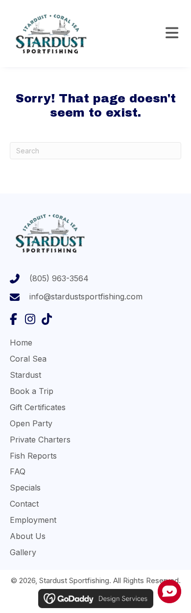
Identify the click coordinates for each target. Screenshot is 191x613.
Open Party (31, 423)
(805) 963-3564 (59, 278)
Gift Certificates (38, 407)
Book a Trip (31, 391)
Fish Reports (33, 456)
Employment (33, 520)
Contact (24, 504)
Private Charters (40, 439)
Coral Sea (28, 359)
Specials (25, 487)
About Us (28, 536)
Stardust (25, 375)
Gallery (23, 552)
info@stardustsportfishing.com (86, 296)
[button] (13, 319)
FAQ (17, 471)
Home (21, 342)
